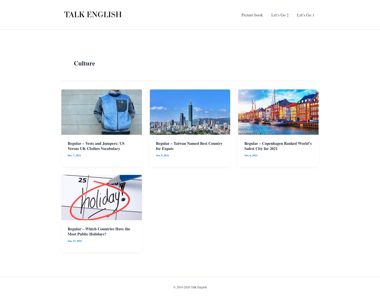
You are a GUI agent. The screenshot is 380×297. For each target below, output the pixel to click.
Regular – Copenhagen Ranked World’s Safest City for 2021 (278, 145)
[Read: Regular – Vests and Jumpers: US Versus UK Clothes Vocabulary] (101, 111)
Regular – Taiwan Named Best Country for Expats (189, 145)
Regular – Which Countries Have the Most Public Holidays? (99, 231)
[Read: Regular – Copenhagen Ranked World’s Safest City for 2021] (278, 111)
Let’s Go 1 (305, 15)
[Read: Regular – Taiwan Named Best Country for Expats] (190, 111)
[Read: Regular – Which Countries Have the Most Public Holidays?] (101, 197)
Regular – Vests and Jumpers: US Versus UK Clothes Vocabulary (96, 145)
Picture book (252, 15)
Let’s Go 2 (280, 15)
